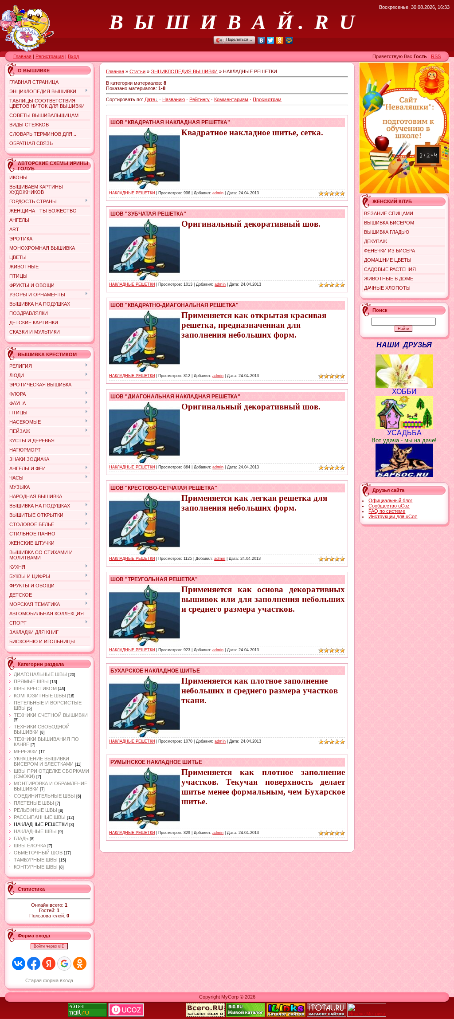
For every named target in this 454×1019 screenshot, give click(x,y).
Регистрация (49, 56)
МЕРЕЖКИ (26, 751)
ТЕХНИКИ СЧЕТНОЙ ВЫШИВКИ (51, 715)
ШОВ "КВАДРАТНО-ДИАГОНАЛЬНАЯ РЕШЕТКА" (174, 305)
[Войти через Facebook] (33, 963)
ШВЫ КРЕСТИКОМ (35, 688)
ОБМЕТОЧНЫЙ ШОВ (38, 852)
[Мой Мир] (289, 40)
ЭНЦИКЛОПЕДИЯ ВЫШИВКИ (184, 71)
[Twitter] (270, 40)
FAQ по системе (386, 511)
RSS (436, 56)
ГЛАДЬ (21, 838)
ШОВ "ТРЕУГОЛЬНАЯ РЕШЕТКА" (154, 579)
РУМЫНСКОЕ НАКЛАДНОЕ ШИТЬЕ (156, 762)
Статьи (137, 71)
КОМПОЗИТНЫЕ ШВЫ (40, 695)
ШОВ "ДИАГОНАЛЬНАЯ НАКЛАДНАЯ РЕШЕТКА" (175, 396)
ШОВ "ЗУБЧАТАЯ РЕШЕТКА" (148, 214)
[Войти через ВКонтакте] (18, 963)
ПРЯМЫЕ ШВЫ (31, 681)
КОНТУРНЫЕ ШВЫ (36, 866)
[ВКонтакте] (261, 40)
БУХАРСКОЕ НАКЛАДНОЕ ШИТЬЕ (155, 671)
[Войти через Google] (64, 963)
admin (217, 193)
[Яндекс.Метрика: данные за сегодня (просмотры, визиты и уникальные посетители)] (366, 1010)
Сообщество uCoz (389, 505)
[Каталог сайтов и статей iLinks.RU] (285, 1015)
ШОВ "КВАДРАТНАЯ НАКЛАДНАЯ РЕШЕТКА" (170, 122)
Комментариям (231, 99)
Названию (173, 99)
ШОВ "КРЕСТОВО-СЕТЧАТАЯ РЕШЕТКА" (163, 488)
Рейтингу (199, 99)
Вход (73, 56)
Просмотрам (267, 99)
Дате (150, 99)
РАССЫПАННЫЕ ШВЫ (40, 817)
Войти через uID (49, 946)
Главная (22, 56)
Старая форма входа (49, 980)
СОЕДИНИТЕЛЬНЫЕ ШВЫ (44, 796)
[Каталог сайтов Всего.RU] (205, 1015)
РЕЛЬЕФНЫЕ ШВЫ (35, 810)
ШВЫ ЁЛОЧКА (30, 845)
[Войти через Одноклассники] (79, 963)
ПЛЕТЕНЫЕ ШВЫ (34, 803)
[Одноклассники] (280, 40)
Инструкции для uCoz (392, 516)
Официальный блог (390, 500)
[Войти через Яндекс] (48, 963)
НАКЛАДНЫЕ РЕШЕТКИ (41, 824)
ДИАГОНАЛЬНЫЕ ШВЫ (40, 674)
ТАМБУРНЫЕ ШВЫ (36, 859)
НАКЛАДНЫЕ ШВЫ (35, 831)
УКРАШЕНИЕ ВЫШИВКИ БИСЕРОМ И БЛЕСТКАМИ (44, 761)
